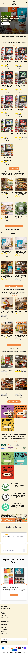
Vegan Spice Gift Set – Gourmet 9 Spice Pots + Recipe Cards (20, 87)
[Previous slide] (1, 542)
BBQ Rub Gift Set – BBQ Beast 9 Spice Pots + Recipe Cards (7, 87)
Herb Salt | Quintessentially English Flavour (7, 276)
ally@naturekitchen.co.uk (6, 617)
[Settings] (23, 3)
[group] (7, 66)
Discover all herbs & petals (14, 226)
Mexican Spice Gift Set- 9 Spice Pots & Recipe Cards (7, 110)
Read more (14, 596)
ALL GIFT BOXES (14, 168)
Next (25, 583)
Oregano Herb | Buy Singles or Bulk (7, 217)
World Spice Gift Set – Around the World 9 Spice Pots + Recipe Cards (7, 63)
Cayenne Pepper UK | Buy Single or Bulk (21, 392)
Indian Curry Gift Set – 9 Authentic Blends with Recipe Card (21, 63)
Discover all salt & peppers (14, 286)
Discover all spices (14, 345)
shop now (7, 413)
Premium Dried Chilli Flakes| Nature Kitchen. (7, 369)
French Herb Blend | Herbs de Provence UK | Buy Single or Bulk (21, 193)
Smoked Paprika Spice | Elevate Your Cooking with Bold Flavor (7, 312)
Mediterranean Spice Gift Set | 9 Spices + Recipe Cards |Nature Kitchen (7, 135)
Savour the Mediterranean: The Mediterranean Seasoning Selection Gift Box (14, 587)
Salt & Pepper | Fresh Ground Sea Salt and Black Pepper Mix (21, 252)
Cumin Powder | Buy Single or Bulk (21, 312)
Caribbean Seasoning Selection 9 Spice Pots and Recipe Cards (21, 111)
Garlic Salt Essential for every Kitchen (7, 252)
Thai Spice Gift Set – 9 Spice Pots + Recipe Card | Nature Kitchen (7, 159)
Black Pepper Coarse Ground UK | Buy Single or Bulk (21, 276)
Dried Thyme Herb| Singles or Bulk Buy (21, 217)
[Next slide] (26, 542)
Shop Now (5, 24)
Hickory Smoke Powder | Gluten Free (7, 336)
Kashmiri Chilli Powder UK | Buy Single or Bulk (21, 369)
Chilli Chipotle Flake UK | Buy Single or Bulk (7, 392)
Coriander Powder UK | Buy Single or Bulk (21, 336)
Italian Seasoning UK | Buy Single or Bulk (7, 193)
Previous (2, 583)
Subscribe (4, 642)
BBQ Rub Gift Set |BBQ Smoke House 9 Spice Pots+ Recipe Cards (21, 135)
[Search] (4, 3)
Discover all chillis (14, 401)
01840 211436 (3, 615)
